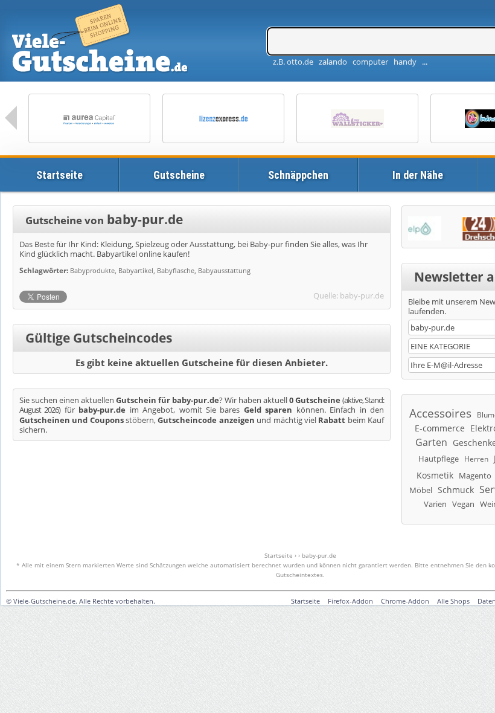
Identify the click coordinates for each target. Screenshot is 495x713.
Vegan (463, 503)
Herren (476, 459)
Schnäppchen (298, 175)
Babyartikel (135, 270)
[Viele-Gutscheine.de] (101, 40)
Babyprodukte (92, 270)
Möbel (420, 490)
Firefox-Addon (350, 600)
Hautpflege (438, 458)
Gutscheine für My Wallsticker (357, 118)
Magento (475, 475)
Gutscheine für (223, 118)
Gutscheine (179, 175)
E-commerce (440, 428)
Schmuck (456, 489)
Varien (435, 503)
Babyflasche (175, 270)
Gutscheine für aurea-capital (89, 118)
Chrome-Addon (405, 600)
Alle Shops (453, 600)
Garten (431, 442)
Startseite (59, 175)
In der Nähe (417, 175)
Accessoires (440, 413)
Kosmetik (435, 475)
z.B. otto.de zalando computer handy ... (350, 61)
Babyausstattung (224, 270)
